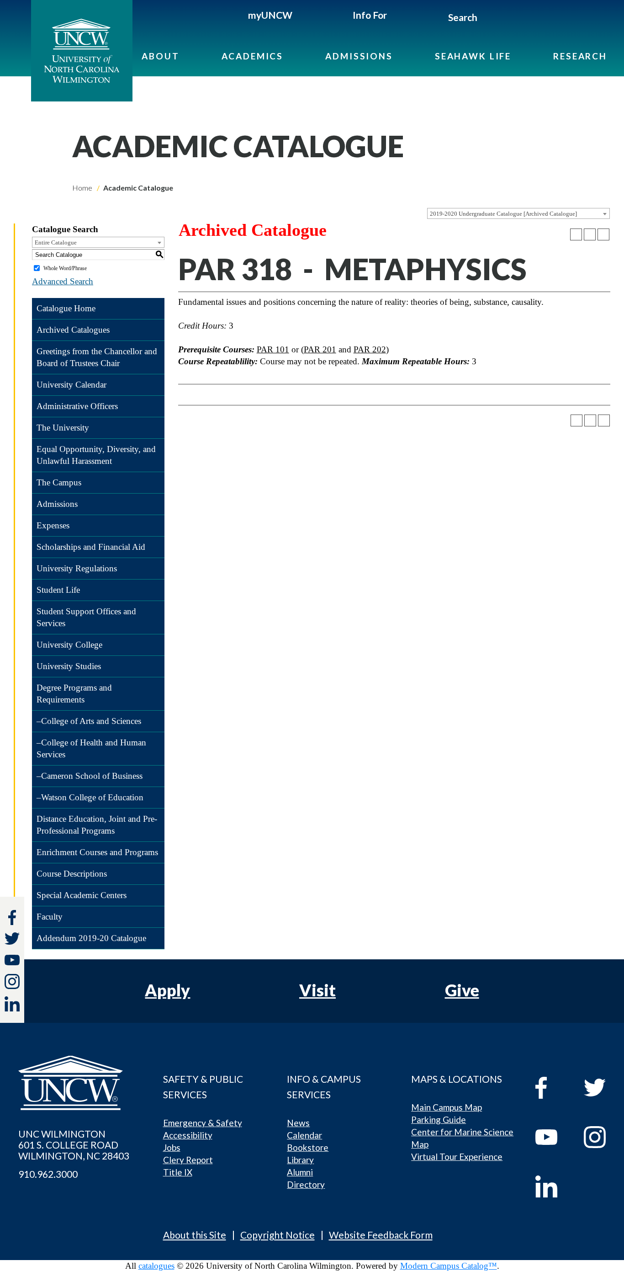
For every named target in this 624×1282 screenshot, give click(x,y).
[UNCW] (81, 50)
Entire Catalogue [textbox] (56, 242)
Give (462, 990)
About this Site (194, 1234)
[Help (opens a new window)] (603, 234)
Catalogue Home (66, 308)
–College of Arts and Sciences (89, 721)
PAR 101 (273, 349)
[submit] (487, 19)
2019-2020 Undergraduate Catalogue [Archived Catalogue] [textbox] (503, 213)
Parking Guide (438, 1119)
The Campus (59, 482)
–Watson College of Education (90, 797)
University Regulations (77, 568)
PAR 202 (370, 349)
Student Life (58, 590)
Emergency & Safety (202, 1122)
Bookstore (307, 1147)
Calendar (304, 1135)
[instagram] (12, 981)
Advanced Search (62, 281)
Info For (370, 15)
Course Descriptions (72, 873)
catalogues (156, 1266)
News (298, 1122)
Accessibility (187, 1135)
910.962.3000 (48, 1174)
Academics (253, 56)
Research (580, 56)
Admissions (359, 56)
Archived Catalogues (73, 330)
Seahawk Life (473, 56)
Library (300, 1159)
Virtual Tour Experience (456, 1156)
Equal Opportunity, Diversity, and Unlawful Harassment (96, 455)
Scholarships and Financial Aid (91, 547)
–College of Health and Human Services (91, 748)
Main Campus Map (446, 1107)
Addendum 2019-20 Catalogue (91, 938)
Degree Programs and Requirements (74, 693)
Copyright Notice (277, 1234)
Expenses (53, 525)
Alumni (300, 1172)
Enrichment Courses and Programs (97, 852)
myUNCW (270, 15)
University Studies (69, 666)
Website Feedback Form (381, 1234)
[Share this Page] (576, 234)
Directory (306, 1184)
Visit (317, 990)
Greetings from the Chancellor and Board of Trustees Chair (97, 357)
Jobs (171, 1147)
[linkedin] (553, 1186)
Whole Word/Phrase (65, 268)
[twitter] (12, 939)
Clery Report (188, 1159)
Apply (167, 990)
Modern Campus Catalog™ (448, 1266)
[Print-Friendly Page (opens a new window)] (590, 234)
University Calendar (71, 384)
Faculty (50, 916)
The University (63, 427)
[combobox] (518, 213)
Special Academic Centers (82, 895)
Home (82, 187)
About (160, 56)
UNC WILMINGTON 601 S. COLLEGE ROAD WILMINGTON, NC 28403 (73, 1144)
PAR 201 (320, 349)
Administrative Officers (77, 406)
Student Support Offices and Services (86, 617)
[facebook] (553, 1088)
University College (69, 644)
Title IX (177, 1172)
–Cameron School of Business (90, 776)
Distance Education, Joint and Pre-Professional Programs (97, 824)
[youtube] (553, 1137)
